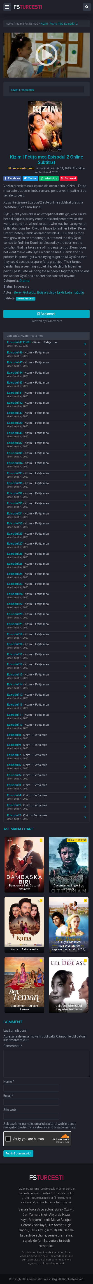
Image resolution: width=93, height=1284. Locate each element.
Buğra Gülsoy (46, 292)
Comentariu (13, 1046)
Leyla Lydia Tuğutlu (70, 292)
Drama (24, 280)
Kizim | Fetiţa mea (22, 89)
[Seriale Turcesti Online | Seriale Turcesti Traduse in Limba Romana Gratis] (28, 10)
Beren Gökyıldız (25, 292)
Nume (8, 1081)
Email (8, 1095)
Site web (9, 1109)
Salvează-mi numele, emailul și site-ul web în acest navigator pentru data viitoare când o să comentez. (39, 1125)
